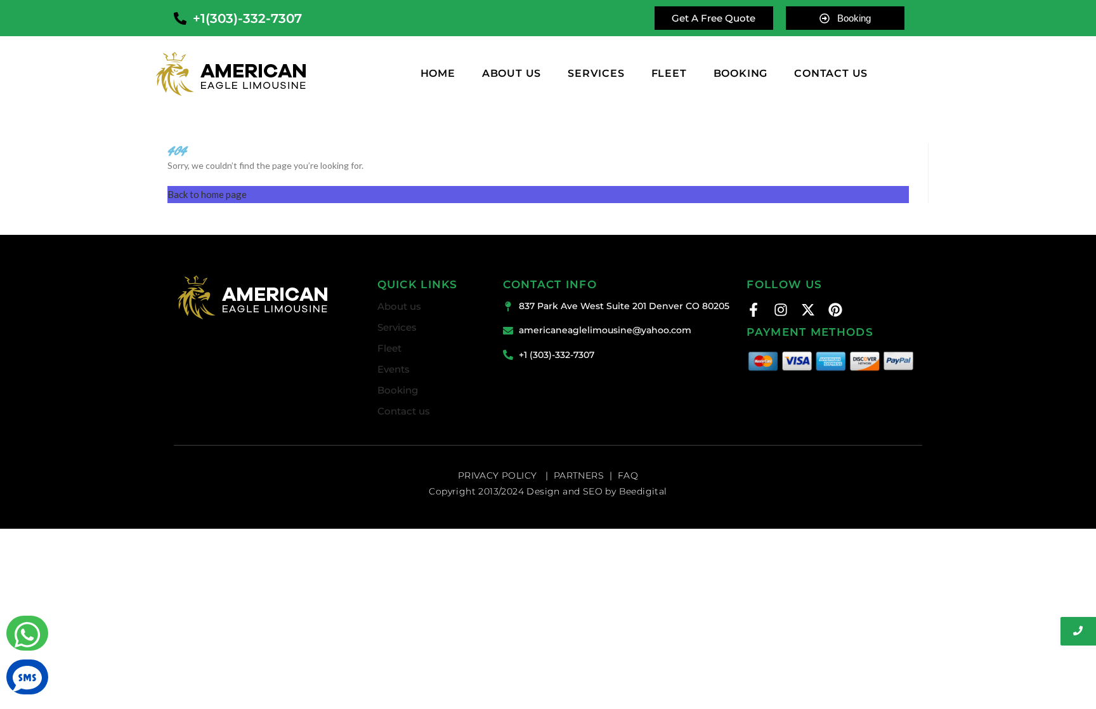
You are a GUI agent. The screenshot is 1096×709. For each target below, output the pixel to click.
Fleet (669, 74)
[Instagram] (781, 310)
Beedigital (643, 491)
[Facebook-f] (753, 310)
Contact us (403, 411)
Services (596, 74)
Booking (397, 390)
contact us (831, 74)
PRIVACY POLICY (499, 475)
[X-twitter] (808, 310)
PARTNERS (579, 475)
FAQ (628, 475)
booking (741, 74)
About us (511, 74)
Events (393, 369)
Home (438, 74)
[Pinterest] (835, 310)
